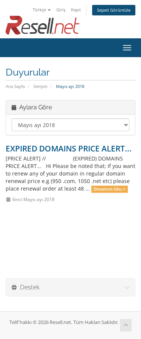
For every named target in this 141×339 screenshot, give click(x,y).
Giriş (60, 9)
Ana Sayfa (15, 86)
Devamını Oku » (109, 189)
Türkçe (40, 9)
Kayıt (76, 9)
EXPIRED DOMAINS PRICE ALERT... (69, 148)
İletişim (40, 86)
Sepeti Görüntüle (113, 10)
